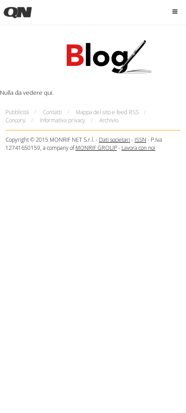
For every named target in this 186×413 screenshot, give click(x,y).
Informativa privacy (62, 120)
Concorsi (15, 120)
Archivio (108, 120)
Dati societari (114, 140)
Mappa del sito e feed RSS (107, 112)
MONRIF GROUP (96, 148)
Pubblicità (17, 112)
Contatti (52, 112)
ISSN (140, 140)
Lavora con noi (138, 148)
